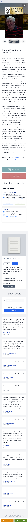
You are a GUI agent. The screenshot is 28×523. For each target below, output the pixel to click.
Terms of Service (18, 516)
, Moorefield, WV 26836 (11, 216)
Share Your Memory (9, 286)
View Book (7, 263)
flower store (18, 159)
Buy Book (15, 263)
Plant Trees (19, 203)
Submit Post (14, 310)
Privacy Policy (10, 516)
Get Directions (8, 203)
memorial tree (19, 157)
